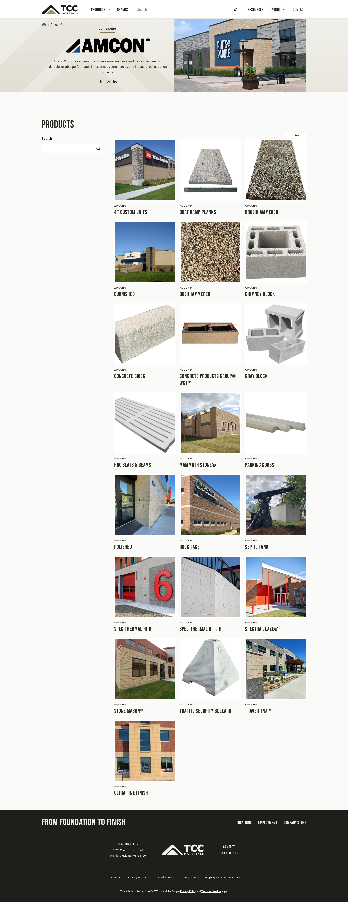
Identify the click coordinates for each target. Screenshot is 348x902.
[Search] (235, 9)
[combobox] (187, 9)
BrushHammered (261, 212)
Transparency (190, 877)
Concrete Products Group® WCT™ (208, 379)
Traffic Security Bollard (205, 711)
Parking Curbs (259, 465)
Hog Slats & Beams (132, 465)
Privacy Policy (137, 877)
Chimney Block (260, 294)
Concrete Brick (130, 376)
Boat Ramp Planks (198, 212)
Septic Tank (257, 547)
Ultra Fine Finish (131, 793)
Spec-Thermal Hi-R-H (201, 629)
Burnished (124, 294)
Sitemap (116, 877)
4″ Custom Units (130, 212)
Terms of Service (163, 877)
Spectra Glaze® (262, 629)
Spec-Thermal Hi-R (133, 629)
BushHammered (195, 294)
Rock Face (190, 547)
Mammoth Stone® (198, 465)
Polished (123, 547)
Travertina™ (258, 711)
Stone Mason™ (129, 711)
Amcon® (120, 205)
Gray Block (256, 376)
